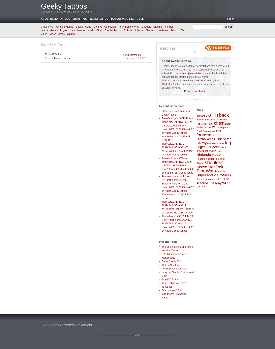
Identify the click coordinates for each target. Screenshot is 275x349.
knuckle (211, 143)
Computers (110, 26)
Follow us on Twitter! (195, 91)
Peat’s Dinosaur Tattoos (175, 268)
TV (182, 30)
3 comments (134, 55)
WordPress (69, 325)
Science (138, 30)
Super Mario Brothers (213, 175)
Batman (200, 119)
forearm (203, 135)
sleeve (201, 167)
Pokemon (201, 158)
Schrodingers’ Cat (171, 290)
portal (211, 158)
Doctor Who (210, 127)
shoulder (214, 162)
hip (213, 135)
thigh (199, 179)
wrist (226, 183)
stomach (220, 171)
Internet (168, 26)
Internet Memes (49, 30)
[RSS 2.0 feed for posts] (218, 48)
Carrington (87, 325)
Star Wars (206, 170)
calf (211, 123)
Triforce (223, 179)
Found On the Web (129, 26)
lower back (202, 151)
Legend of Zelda (208, 147)
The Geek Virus (170, 265)
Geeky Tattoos (64, 6)
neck (219, 151)
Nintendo (203, 155)
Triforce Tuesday (209, 183)
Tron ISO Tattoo (55, 54)
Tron (60, 44)
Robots (128, 30)
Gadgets (146, 26)
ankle (204, 115)
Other (99, 30)
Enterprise (223, 127)
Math (72, 30)
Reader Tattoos (113, 30)
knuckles (219, 143)
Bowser (204, 124)
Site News (151, 30)
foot (218, 131)
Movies (81, 30)
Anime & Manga (64, 26)
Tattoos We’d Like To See (127, 19)
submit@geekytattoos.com (194, 73)
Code (88, 26)
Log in (230, 19)
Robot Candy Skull (172, 261)
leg (228, 142)
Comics (98, 26)
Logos (63, 30)
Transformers (210, 179)
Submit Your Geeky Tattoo (90, 19)
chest (219, 123)
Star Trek (215, 167)
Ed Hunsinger (204, 80)
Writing (71, 34)
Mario (212, 150)
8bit (198, 115)
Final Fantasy (203, 131)
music (91, 30)
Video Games (57, 34)
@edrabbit (167, 84)
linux (223, 147)
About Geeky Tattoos (55, 19)
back (224, 115)
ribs (216, 158)
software (163, 30)
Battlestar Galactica (214, 119)
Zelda (201, 187)
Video (44, 34)
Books (79, 26)
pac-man (216, 155)
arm (213, 114)
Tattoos (175, 30)
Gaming (157, 26)
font (213, 131)
